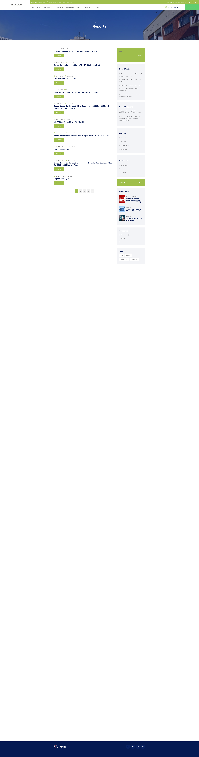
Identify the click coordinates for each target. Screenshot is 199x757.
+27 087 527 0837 (173, 7)
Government (175, 2)
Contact (96, 7)
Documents (59, 7)
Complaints (183, 2)
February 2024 (125, 145)
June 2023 (124, 149)
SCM (78, 7)
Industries (87, 7)
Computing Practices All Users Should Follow (134, 210)
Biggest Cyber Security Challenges (130, 85)
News (122, 169)
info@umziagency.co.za (39, 2)
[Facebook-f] (128, 747)
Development (124, 259)
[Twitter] (195, 2)
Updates (123, 172)
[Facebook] (189, 2)
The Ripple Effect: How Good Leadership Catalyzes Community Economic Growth (130, 118)
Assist (127, 196)
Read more (59, 55)
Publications (70, 7)
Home (33, 7)
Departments (48, 7)
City (122, 255)
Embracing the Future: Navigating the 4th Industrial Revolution (130, 112)
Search (121, 51)
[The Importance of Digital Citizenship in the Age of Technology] (122, 199)
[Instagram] (138, 747)
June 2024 (124, 138)
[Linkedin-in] (143, 747)
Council (169, 2)
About (38, 7)
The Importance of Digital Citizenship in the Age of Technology (134, 200)
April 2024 (123, 142)
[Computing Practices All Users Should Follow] (122, 209)
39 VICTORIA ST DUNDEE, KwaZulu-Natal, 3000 (60, 2)
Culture (128, 255)
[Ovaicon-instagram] (192, 2)
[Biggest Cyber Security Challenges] (122, 218)
